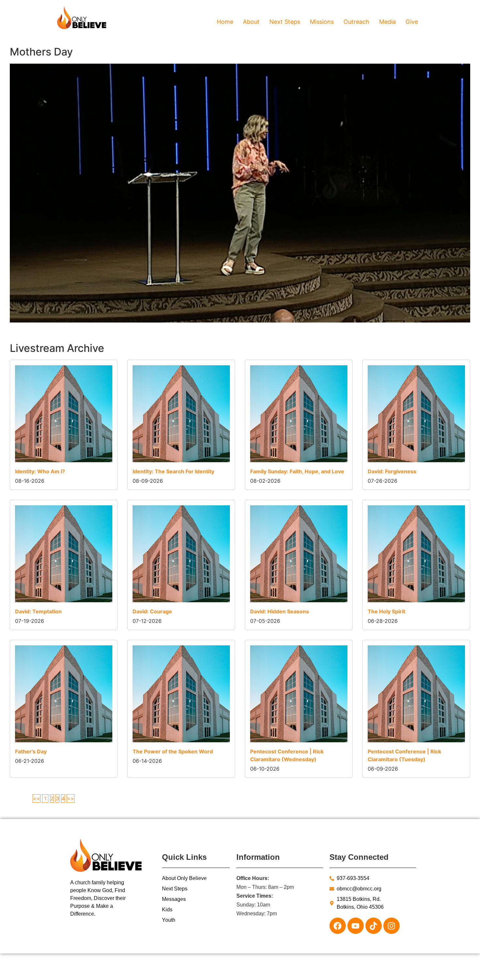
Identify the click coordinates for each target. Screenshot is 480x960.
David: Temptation (38, 611)
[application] (240, 193)
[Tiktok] (373, 926)
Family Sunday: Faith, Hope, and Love (297, 471)
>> (70, 798)
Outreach (356, 21)
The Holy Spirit (386, 611)
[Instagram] (391, 926)
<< (36, 798)
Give (412, 21)
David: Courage (152, 611)
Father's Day (31, 751)
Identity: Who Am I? (40, 471)
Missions (322, 21)
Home (225, 21)
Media (387, 21)
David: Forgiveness (392, 471)
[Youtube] (355, 926)
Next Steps (284, 21)
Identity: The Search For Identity (173, 471)
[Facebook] (337, 926)
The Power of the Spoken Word (173, 751)
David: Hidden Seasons (279, 611)
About (251, 21)
